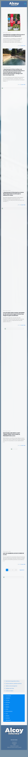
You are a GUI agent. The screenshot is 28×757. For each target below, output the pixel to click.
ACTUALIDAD (8, 695)
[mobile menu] (25, 4)
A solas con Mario (9, 690)
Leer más (23, 45)
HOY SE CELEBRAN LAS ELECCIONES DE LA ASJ (13, 553)
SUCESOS (8, 718)
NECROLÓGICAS (9, 711)
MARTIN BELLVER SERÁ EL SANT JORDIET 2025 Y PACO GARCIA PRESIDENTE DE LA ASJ (11, 434)
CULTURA (7, 700)
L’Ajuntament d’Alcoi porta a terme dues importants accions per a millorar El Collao (13, 194)
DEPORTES (8, 702)
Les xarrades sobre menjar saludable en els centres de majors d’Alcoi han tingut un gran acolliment (13, 314)
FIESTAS (7, 704)
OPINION (7, 715)
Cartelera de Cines (10, 688)
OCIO (7, 713)
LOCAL (7, 709)
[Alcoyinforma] (14, 4)
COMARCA (8, 698)
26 (16, 570)
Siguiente (22, 570)
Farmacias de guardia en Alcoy (12, 681)
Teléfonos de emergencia (11, 686)
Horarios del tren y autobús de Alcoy (14, 683)
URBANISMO (8, 720)
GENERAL (7, 707)
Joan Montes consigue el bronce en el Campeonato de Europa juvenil (14, 35)
